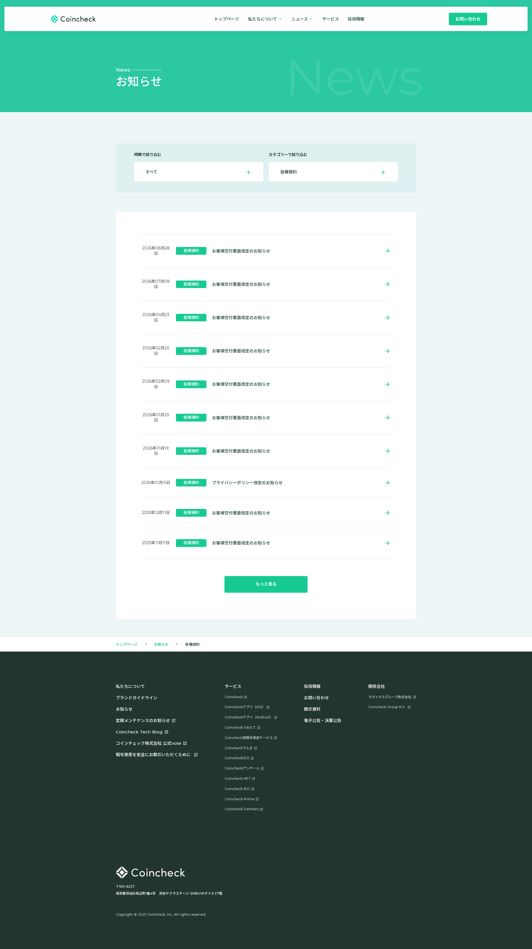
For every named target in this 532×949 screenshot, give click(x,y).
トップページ (226, 19)
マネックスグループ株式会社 (389, 697)
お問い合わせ (316, 697)
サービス (330, 19)
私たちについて (130, 686)
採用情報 (312, 686)
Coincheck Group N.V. (387, 707)
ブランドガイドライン (136, 697)
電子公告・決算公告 (322, 720)
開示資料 (312, 709)
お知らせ (161, 644)
